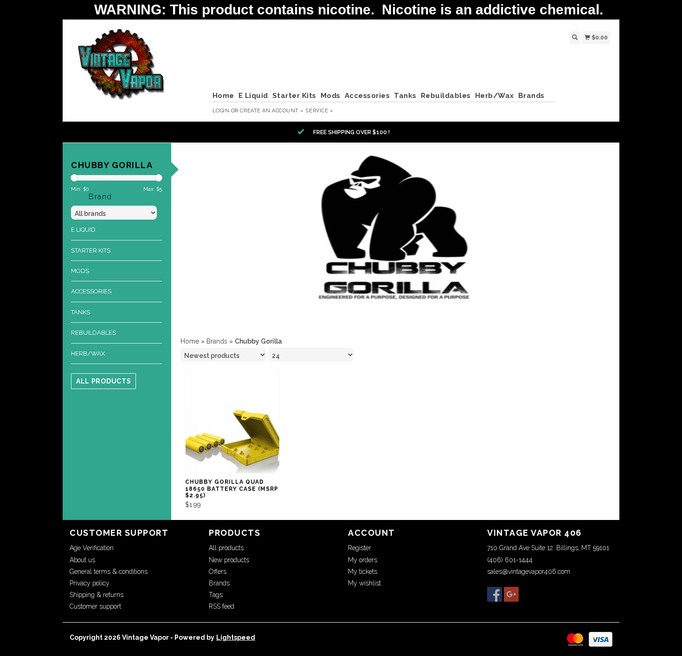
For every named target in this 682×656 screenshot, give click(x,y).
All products (103, 381)
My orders (362, 560)
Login (221, 111)
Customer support (95, 606)
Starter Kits (294, 95)
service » (319, 111)
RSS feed (221, 606)
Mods (331, 95)
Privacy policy (89, 583)
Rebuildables (446, 95)
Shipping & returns (96, 594)
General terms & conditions (109, 571)
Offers (217, 571)
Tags (216, 594)
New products (229, 560)
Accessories (367, 95)
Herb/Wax (494, 95)
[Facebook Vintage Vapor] (494, 594)
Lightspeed (235, 637)
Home (223, 95)
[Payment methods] (575, 638)
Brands (531, 95)
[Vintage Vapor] (138, 69)
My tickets (362, 571)
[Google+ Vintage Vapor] (511, 594)
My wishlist (364, 583)
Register (359, 548)
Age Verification (92, 548)
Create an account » (271, 111)
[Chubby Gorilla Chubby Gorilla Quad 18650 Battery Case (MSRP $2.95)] (232, 422)
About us (82, 560)
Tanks (405, 95)
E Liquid (253, 95)
